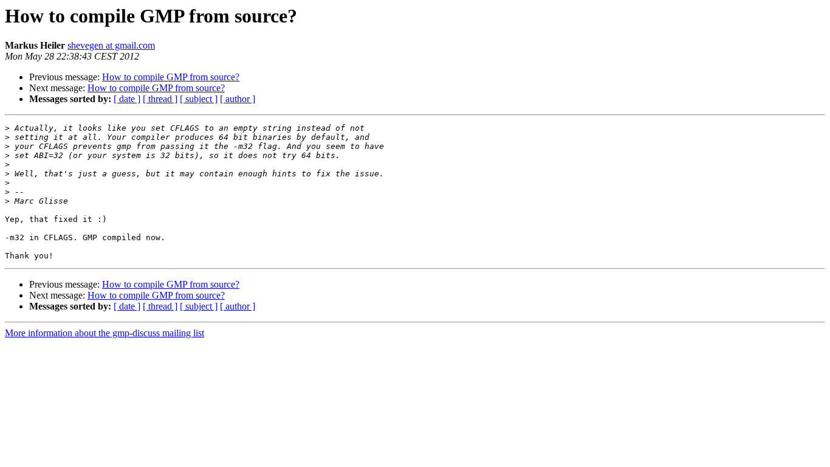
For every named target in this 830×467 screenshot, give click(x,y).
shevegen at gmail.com (111, 45)
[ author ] (237, 99)
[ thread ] (160, 99)
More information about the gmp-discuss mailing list (104, 333)
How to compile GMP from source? (170, 77)
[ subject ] (199, 99)
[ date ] (127, 99)
